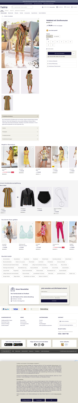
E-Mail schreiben (64, 322)
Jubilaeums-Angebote (20, 10)
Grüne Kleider (55, 267)
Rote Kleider (31, 261)
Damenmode (4, 13)
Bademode (10, 13)
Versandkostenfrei (24, 323)
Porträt (41, 320)
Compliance (37, 351)
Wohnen (7, 10)
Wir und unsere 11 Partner (22, 365)
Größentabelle (50, 48)
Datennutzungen (55, 365)
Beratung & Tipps (5, 322)
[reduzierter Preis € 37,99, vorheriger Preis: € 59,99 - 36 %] (9, 157)
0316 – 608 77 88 (63, 334)
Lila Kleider (41, 261)
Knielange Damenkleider (8, 267)
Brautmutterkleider (7, 261)
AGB (13, 351)
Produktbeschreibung (7, 116)
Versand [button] (60, 25)
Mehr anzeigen (57, 297)
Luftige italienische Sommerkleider (11, 273)
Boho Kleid (50, 273)
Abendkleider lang (22, 267)
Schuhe (21, 13)
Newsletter (22, 320)
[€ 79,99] (27, 197)
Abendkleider (17, 259)
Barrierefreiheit (25, 351)
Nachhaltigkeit (42, 323)
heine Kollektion (42, 13)
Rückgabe (4, 131)
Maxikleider (26, 259)
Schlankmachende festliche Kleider (11, 264)
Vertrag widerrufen (6, 351)
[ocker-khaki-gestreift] (47, 30)
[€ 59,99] (26, 157)
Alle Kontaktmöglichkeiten (67, 325)
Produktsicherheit (6, 135)
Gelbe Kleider (68, 259)
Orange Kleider (6, 276)
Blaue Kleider (64, 264)
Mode (2, 10)
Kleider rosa (72, 273)
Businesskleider (62, 270)
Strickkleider (50, 261)
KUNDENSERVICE (6, 317)
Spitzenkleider (65, 267)
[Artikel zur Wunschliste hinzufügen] (73, 53)
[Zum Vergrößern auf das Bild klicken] (36, 65)
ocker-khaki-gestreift (53, 30)
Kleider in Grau (53, 264)
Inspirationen (34, 13)
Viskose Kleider (39, 270)
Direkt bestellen (5, 325)
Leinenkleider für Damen (38, 273)
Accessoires (27, 13)
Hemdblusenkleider (56, 259)
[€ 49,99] (43, 157)
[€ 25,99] (26, 232)
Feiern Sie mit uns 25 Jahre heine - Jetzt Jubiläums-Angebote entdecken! (39, 1)
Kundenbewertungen (7, 139)
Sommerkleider (6, 259)
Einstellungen (39, 400)
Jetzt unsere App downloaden (13, 341)
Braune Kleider (26, 273)
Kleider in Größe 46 (43, 276)
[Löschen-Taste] (31, 7)
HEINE (22, 317)
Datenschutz (17, 351)
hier (46, 371)
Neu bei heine (23, 322)
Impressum (31, 351)
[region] (39, 382)
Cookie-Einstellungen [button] (45, 351)
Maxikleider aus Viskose (29, 276)
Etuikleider (35, 259)
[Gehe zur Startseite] (4, 7)
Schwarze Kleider (61, 261)
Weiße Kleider (45, 259)
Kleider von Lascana (20, 261)
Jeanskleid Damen (61, 273)
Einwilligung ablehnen (26, 400)
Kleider (6, 16)
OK (51, 400)
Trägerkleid (15, 270)
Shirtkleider (25, 264)
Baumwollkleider (34, 267)
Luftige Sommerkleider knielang (39, 264)
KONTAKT (60, 317)
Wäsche (16, 13)
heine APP (22, 325)
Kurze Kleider (45, 267)
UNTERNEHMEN (43, 317)
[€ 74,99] (43, 232)
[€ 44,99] (60, 197)
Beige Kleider (17, 276)
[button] (2, 16)
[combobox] (24, 7)
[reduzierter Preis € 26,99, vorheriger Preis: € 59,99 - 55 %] (60, 232)
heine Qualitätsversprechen (45, 325)
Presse (40, 322)
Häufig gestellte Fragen (6, 320)
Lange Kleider (6, 270)
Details (4, 128)
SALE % (11, 10)
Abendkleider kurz (51, 270)
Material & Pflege (5, 323)
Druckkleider (10, 16)
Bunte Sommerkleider (27, 270)
